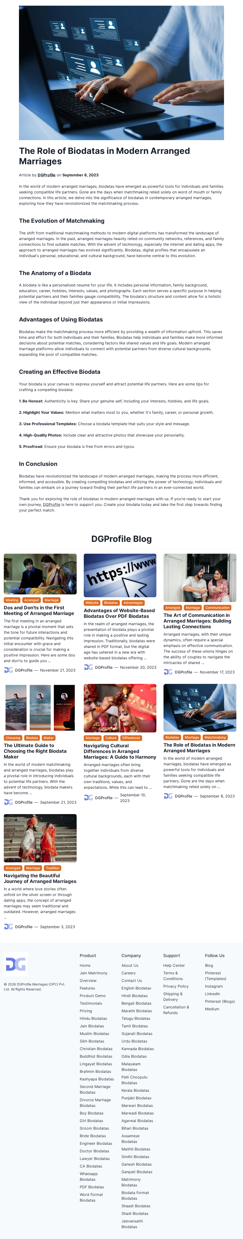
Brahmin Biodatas (95, 1071)
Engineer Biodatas (96, 1143)
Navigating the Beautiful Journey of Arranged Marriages (40, 878)
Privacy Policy (176, 986)
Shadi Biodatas (135, 1213)
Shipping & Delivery (172, 996)
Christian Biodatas (96, 1048)
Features (87, 988)
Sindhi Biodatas (135, 1156)
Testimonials (91, 1003)
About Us (130, 965)
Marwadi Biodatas (138, 1113)
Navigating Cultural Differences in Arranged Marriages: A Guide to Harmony (120, 751)
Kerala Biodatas (135, 1090)
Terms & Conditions (173, 976)
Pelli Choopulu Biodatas (134, 1080)
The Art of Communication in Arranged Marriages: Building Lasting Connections (197, 620)
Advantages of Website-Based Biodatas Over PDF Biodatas (119, 613)
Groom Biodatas (94, 1128)
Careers (129, 973)
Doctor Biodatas (94, 1151)
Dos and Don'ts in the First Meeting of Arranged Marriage (39, 610)
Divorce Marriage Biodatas (95, 1102)
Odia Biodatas (134, 1056)
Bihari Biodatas (135, 1128)
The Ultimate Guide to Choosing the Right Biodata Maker (35, 751)
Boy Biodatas (91, 1113)
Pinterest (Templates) (215, 976)
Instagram (214, 986)
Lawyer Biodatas (95, 1158)
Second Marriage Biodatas (95, 1089)
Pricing (86, 1010)
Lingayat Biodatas (96, 1063)
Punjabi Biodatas (136, 1098)
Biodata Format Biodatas (135, 1195)
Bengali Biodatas (136, 1003)
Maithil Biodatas (136, 1149)
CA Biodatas (91, 1166)
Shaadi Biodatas (136, 1205)
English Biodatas (136, 988)
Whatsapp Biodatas (89, 1176)
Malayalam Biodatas (131, 1066)
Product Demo (93, 995)
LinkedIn (212, 993)
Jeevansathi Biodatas (132, 1224)
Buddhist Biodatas (96, 1056)
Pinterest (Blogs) (220, 1001)
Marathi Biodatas (137, 1010)
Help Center (174, 965)
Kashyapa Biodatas (97, 1079)
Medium (212, 1009)
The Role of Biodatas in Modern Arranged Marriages (199, 747)
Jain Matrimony (93, 973)
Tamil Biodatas (135, 1026)
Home (85, 965)
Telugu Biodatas (136, 1018)
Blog (209, 965)
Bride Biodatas (93, 1135)
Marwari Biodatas (137, 1105)
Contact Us (132, 980)
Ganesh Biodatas (137, 1164)
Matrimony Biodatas (131, 1182)
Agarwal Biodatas (137, 1120)
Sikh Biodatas (92, 1041)
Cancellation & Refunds (176, 1010)
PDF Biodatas (92, 1187)
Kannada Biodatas (138, 1048)
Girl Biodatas (91, 1120)
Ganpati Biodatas (137, 1171)
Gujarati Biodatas (137, 1033)
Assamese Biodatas (131, 1138)
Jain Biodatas (92, 1026)
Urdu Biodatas (134, 1041)
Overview (88, 980)
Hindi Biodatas (135, 995)
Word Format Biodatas (91, 1197)
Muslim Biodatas (94, 1033)
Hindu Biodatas (93, 1018)
